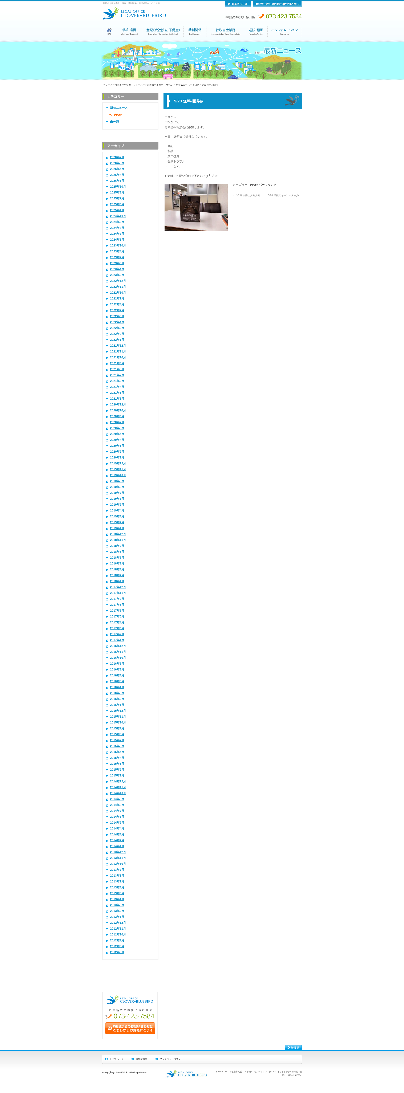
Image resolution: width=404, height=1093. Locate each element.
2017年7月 (117, 610)
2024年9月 (117, 222)
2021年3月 (117, 392)
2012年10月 (118, 934)
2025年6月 (117, 204)
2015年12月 (118, 710)
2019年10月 (118, 475)
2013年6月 (117, 887)
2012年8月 (117, 946)
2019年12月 (118, 463)
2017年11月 (118, 593)
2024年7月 (117, 233)
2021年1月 (117, 398)
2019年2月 (117, 522)
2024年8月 (117, 227)
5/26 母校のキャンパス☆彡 (285, 195)
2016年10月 (118, 657)
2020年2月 (117, 451)
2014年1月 (117, 846)
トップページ (116, 1059)
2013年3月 (117, 905)
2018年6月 (117, 563)
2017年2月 (117, 634)
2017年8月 (117, 604)
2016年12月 (118, 646)
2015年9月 (117, 728)
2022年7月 (117, 310)
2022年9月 (117, 298)
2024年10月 (118, 216)
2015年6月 (117, 746)
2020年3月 (117, 445)
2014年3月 (117, 834)
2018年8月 (117, 551)
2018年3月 (117, 569)
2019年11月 (118, 469)
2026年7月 (117, 157)
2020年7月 (117, 422)
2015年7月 (117, 740)
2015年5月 (117, 752)
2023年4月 (117, 269)
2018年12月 (118, 534)
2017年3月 (117, 628)
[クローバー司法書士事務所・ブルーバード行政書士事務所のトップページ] (137, 19)
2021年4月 (117, 386)
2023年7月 (117, 257)
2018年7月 (117, 557)
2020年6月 (117, 428)
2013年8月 (117, 875)
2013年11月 (118, 858)
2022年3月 (117, 328)
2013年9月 (117, 869)
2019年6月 (117, 498)
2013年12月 (118, 852)
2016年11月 (118, 651)
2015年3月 (117, 763)
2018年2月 (117, 575)
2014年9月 (117, 799)
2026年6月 (117, 163)
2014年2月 (117, 840)
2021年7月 (117, 375)
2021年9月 (117, 363)
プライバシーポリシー (171, 1059)
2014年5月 (117, 822)
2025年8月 (117, 192)
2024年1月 (117, 239)
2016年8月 (117, 669)
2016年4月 (117, 687)
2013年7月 (117, 881)
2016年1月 (117, 704)
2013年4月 (117, 899)
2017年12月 (118, 587)
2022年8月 (117, 304)
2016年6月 (117, 675)
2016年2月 (117, 699)
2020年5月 (117, 434)
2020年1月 (117, 457)
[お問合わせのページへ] (130, 1033)
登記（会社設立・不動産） (163, 41)
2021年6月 (117, 381)
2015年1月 (117, 775)
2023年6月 (117, 263)
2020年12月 (118, 404)
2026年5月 (117, 169)
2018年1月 (117, 581)
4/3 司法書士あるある (246, 195)
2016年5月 (117, 681)
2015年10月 (118, 722)
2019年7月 (117, 492)
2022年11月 (118, 286)
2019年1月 (117, 528)
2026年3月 (117, 180)
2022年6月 (117, 316)
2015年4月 (117, 757)
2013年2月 (117, 911)
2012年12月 (118, 922)
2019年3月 (117, 516)
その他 (195, 84)
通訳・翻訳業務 (256, 41)
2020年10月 (118, 410)
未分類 (114, 121)
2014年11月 (118, 787)
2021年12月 (118, 345)
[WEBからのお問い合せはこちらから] (277, 6)
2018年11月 (118, 540)
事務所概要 (141, 1059)
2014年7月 (117, 810)
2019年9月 (117, 481)
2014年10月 (118, 793)
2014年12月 (118, 781)
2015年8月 (117, 734)
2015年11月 (118, 716)
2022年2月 (117, 333)
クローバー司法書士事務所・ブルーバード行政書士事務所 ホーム (138, 84)
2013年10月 (118, 863)
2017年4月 (117, 622)
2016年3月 (117, 693)
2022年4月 (117, 322)
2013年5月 (117, 893)
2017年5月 (117, 616)
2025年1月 (117, 210)
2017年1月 (117, 640)
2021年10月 (118, 357)
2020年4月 (117, 439)
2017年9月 (117, 598)
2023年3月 (117, 275)
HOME (109, 41)
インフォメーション (285, 41)
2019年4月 (117, 510)
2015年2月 (117, 769)
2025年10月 (118, 186)
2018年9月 (117, 545)
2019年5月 (117, 504)
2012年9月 (117, 940)
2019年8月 (117, 487)
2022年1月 (117, 339)
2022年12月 (118, 280)
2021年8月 (117, 369)
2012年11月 (118, 928)
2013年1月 (117, 916)
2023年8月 (117, 251)
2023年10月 (118, 245)
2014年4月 (117, 828)
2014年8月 (117, 805)
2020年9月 (117, 416)
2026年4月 (117, 174)
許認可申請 (225, 41)
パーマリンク (267, 184)
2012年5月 (117, 952)
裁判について (195, 41)
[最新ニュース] (238, 6)
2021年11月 (118, 351)
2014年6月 (117, 816)
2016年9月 (117, 663)
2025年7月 (117, 198)
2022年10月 (118, 292)
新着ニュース (183, 84)
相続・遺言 (129, 41)
